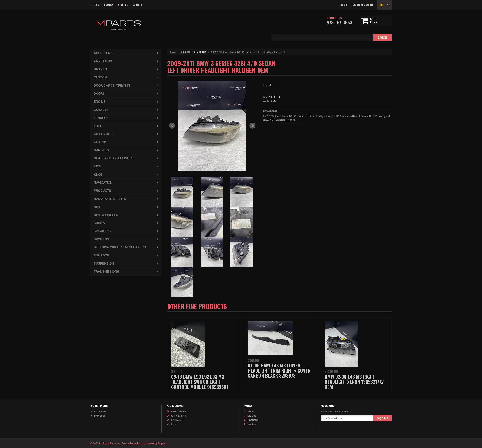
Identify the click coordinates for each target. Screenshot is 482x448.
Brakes (100, 69)
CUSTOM (100, 77)
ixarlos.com (139, 443)
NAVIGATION (103, 182)
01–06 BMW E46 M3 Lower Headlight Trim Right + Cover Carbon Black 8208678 (279, 370)
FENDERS (101, 117)
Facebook (99, 415)
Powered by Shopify (155, 443)
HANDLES (101, 150)
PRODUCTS (274, 97)
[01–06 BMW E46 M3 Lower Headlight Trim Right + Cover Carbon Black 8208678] (270, 338)
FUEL (98, 126)
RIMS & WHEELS (106, 215)
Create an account (363, 5)
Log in (344, 5)
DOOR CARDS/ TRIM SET (112, 85)
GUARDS (100, 142)
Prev (172, 126)
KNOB (98, 174)
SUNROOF (101, 255)
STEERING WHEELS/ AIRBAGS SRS (120, 247)
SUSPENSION (104, 263)
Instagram (100, 411)
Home (96, 5)
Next (252, 126)
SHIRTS (99, 223)
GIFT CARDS (103, 134)
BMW (273, 101)
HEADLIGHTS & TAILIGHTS (193, 52)
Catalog (108, 5)
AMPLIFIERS (103, 61)
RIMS (97, 206)
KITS (97, 166)
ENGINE (99, 101)
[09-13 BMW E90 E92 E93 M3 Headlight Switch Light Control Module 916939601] (188, 343)
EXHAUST (101, 109)
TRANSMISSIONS (106, 271)
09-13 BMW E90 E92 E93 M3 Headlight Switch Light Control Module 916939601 (199, 381)
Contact (137, 5)
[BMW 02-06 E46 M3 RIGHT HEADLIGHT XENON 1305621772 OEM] (341, 343)
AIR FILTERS (103, 53)
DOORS (99, 93)
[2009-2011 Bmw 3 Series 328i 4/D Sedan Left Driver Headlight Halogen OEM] (212, 126)
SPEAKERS (102, 231)
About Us (123, 5)
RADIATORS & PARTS (110, 198)
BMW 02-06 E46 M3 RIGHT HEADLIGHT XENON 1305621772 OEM (354, 381)
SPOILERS (101, 239)
